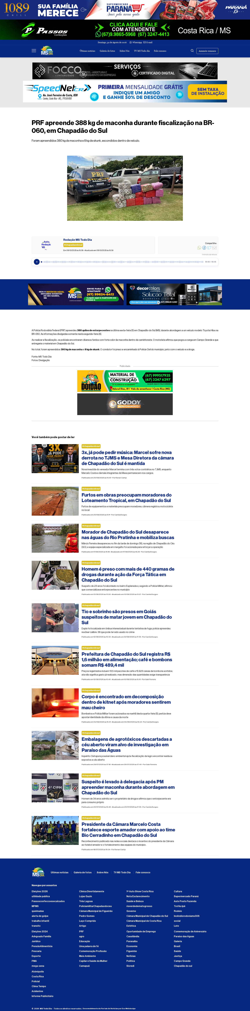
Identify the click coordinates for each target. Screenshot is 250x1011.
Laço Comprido (87, 922)
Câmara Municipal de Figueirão (96, 912)
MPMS (35, 908)
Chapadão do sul (183, 967)
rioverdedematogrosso (139, 908)
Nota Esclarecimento (138, 898)
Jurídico (36, 943)
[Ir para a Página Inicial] (47, 51)
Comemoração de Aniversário (190, 933)
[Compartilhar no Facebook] (204, 249)
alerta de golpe (40, 917)
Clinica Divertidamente (91, 893)
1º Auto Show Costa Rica (140, 893)
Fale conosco (160, 51)
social (177, 922)
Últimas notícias (87, 51)
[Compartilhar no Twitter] (209, 249)
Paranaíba (131, 943)
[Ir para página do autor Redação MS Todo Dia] (46, 245)
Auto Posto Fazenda (185, 903)
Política (130, 962)
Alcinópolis (38, 973)
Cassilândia (132, 938)
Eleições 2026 (40, 893)
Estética (131, 927)
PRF (81, 933)
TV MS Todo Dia (122, 874)
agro (81, 938)
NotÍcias (131, 957)
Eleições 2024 (40, 933)
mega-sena (38, 967)
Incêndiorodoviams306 (187, 917)
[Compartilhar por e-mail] (214, 249)
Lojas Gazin (85, 898)
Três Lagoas (86, 903)
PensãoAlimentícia (42, 948)
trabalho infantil (40, 922)
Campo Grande (182, 962)
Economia (131, 948)
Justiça (178, 957)
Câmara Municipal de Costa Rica (143, 922)
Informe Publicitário (42, 998)
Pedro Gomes (86, 917)
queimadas (38, 912)
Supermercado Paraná (186, 898)
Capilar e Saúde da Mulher (93, 962)
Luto (176, 927)
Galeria (178, 943)
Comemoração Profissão (93, 953)
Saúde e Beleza (135, 903)
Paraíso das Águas (184, 938)
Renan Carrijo (121, 479)
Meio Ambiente (87, 957)
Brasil (177, 948)
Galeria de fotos (107, 51)
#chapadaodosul (91, 448)
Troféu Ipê (179, 908)
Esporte (36, 957)
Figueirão (131, 953)
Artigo (82, 927)
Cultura (178, 893)
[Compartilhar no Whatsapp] (199, 249)
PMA (34, 962)
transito (36, 927)
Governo (131, 912)
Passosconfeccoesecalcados (48, 903)
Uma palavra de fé (89, 948)
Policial (36, 983)
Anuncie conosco (207, 51)
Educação (84, 943)
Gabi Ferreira (150, 681)
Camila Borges (120, 516)
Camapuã (84, 967)
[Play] (37, 262)
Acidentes (37, 993)
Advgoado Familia (41, 938)
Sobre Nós (124, 51)
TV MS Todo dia (142, 51)
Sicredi (130, 967)
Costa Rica (38, 978)
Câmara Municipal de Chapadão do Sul (147, 917)
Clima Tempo (39, 988)
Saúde (177, 953)
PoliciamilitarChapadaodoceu (95, 908)
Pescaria (36, 953)
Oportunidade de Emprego (141, 933)
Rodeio (178, 912)
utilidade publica (41, 898)
